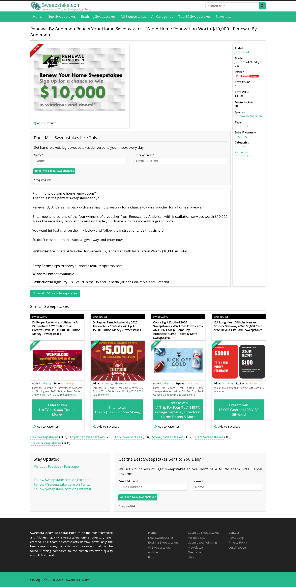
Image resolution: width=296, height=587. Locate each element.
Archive (153, 552)
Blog (151, 557)
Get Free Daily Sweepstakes (138, 496)
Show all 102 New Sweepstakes (55, 293)
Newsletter (224, 16)
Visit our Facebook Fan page (56, 466)
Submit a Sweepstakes (203, 532)
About (192, 557)
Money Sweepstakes (168, 437)
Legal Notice (237, 547)
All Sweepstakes (133, 16)
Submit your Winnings (202, 542)
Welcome (194, 552)
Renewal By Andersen (248, 116)
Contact (234, 532)
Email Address (143, 155)
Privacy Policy (238, 542)
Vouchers (240, 146)
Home (37, 16)
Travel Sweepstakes (45, 443)
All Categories (162, 16)
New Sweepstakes (62, 16)
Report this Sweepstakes (243, 154)
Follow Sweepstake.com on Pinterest (62, 489)
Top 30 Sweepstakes (194, 16)
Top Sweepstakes (128, 437)
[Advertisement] (182, 86)
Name (38, 155)
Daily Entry (241, 136)
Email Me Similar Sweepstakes (54, 170)
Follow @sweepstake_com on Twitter (63, 484)
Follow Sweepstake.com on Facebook (63, 479)
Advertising (236, 537)
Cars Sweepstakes (209, 437)
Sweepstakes (243, 126)
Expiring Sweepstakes (98, 16)
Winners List (196, 537)
